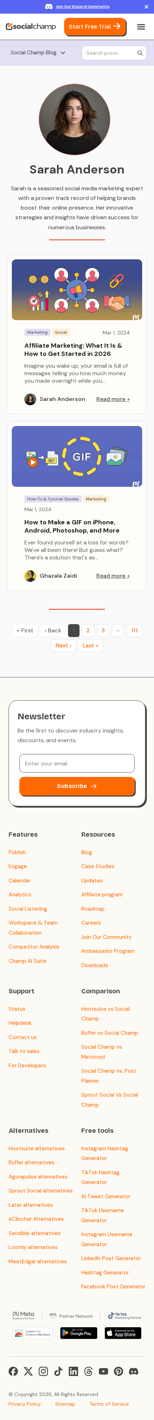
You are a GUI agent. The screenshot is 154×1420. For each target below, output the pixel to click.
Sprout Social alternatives (41, 1190)
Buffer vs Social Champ (109, 1033)
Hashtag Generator (105, 1272)
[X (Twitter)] (28, 1371)
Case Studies (98, 866)
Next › (63, 645)
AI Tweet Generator (105, 1196)
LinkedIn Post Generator (111, 1258)
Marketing (37, 332)
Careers (91, 922)
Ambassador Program (108, 951)
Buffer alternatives (31, 1162)
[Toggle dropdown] (63, 52)
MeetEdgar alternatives (38, 1261)
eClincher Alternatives (36, 1219)
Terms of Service (109, 1404)
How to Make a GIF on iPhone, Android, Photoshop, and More (72, 526)
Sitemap (65, 1404)
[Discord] (133, 1371)
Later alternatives (31, 1205)
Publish (17, 852)
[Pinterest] (118, 1371)
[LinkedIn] (73, 1371)
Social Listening (28, 908)
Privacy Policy (25, 1404)
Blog (86, 852)
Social (61, 332)
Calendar (19, 880)
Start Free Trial (90, 26)
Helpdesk (20, 1023)
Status (17, 1009)
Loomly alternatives (33, 1247)
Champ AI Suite (28, 961)
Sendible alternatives (35, 1233)
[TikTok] (58, 1371)
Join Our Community (106, 937)
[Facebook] (13, 1371)
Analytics (20, 894)
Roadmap (93, 908)
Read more (110, 399)
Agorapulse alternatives (38, 1176)
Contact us (23, 1037)
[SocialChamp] (31, 27)
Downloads (94, 965)
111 (134, 630)
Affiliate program (102, 894)
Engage (18, 866)
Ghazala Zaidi (58, 575)
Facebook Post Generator (113, 1286)
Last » (90, 645)
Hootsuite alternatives (37, 1148)
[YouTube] (103, 1371)
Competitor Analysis (34, 946)
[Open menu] (141, 27)
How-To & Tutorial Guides (53, 499)
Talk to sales (24, 1051)
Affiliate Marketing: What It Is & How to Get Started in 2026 (73, 349)
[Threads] (88, 1371)
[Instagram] (43, 1371)
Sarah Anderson (62, 399)
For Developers (27, 1065)
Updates (92, 880)
